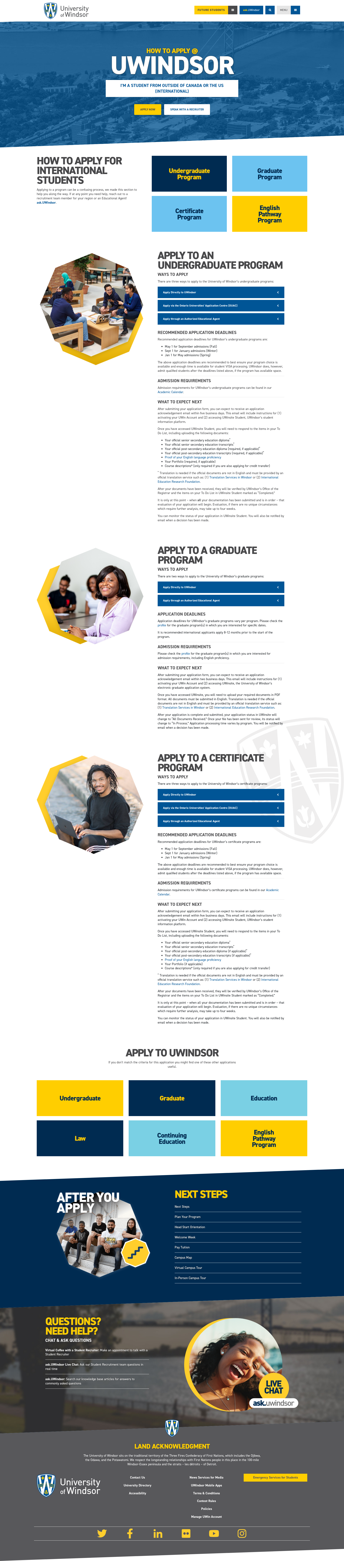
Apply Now (147, 109)
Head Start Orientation (190, 1227)
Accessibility (137, 1493)
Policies (206, 1509)
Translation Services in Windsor (230, 477)
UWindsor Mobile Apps (206, 1485)
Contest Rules (206, 1501)
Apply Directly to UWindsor (179, 292)
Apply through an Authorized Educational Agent (191, 319)
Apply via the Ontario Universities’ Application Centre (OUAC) (200, 305)
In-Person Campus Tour (190, 1278)
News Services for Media (206, 1477)
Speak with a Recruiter (187, 109)
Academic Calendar (170, 392)
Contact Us (137, 1477)
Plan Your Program (187, 1217)
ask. (251, 10)
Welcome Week (185, 1237)
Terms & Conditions (206, 1493)
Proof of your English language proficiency (193, 457)
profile (162, 625)
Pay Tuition (182, 1247)
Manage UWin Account (206, 1517)
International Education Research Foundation (244, 707)
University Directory (137, 1485)
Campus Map (183, 1258)
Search (270, 10)
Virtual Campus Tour (188, 1268)
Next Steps (182, 1206)
